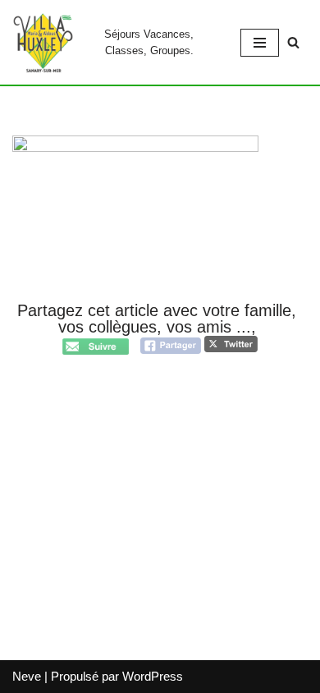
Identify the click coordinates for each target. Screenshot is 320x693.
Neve (26, 676)
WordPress (152, 676)
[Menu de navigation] (259, 43)
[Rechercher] (293, 42)
